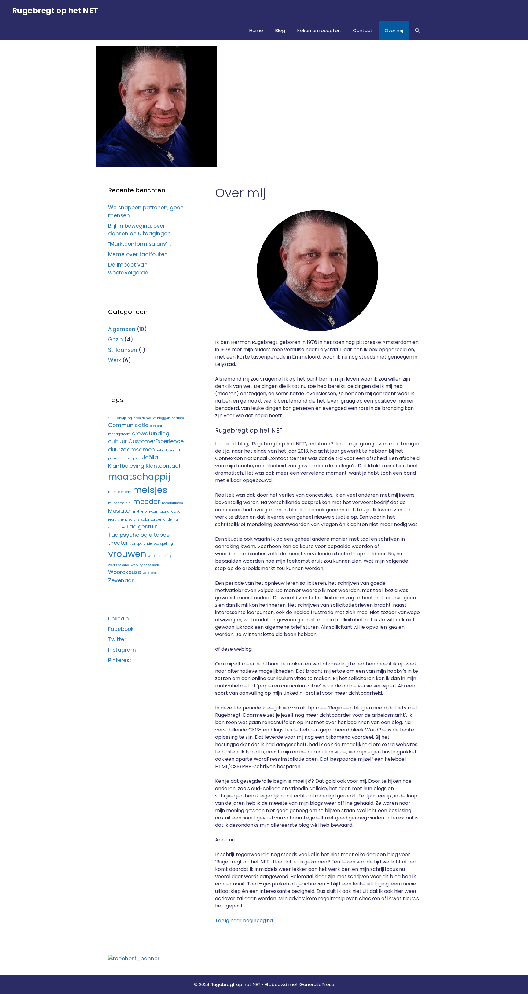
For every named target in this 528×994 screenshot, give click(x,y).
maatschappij (139, 476)
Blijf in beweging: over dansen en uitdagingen (139, 229)
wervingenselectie (145, 565)
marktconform (119, 492)
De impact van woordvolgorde (128, 268)
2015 (112, 418)
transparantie (141, 543)
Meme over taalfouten (138, 254)
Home (256, 30)
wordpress (151, 573)
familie (124, 458)
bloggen (163, 418)
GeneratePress (316, 984)
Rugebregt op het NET (55, 10)
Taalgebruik (141, 526)
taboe (162, 535)
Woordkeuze (124, 572)
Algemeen (121, 329)
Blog (280, 30)
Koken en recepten (319, 30)
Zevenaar (121, 580)
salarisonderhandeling (159, 519)
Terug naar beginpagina (244, 920)
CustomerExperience (156, 441)
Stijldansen (122, 350)
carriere (178, 418)
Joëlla (150, 457)
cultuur (117, 441)
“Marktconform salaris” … (140, 244)
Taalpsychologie (130, 535)
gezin (136, 458)
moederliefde (172, 503)
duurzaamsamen (131, 449)
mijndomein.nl (119, 503)
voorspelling (163, 543)
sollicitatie (116, 527)
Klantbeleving (126, 465)
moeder (146, 501)
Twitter (117, 639)
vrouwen (127, 553)
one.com (151, 511)
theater (118, 543)
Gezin (115, 339)
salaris (134, 519)
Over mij (394, 30)
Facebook (121, 629)
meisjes (150, 490)
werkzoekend (118, 565)
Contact (362, 30)
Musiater (119, 510)
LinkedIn (118, 618)
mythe (138, 511)
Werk (114, 360)
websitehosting (160, 556)
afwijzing (124, 418)
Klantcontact (163, 465)
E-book (162, 450)
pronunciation (171, 511)
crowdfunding (150, 433)
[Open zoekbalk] (417, 30)
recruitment (117, 519)
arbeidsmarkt (145, 418)
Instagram (122, 649)
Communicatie (128, 425)
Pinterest (119, 660)
